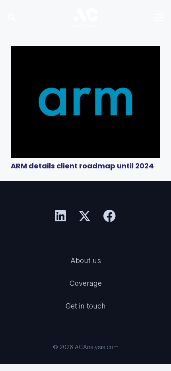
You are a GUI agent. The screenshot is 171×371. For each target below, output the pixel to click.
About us (85, 260)
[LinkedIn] (60, 216)
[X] (84, 216)
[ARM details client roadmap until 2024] (85, 102)
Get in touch (86, 306)
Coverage (86, 283)
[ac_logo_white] (86, 17)
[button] (12, 17)
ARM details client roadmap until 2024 (82, 166)
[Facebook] (109, 216)
